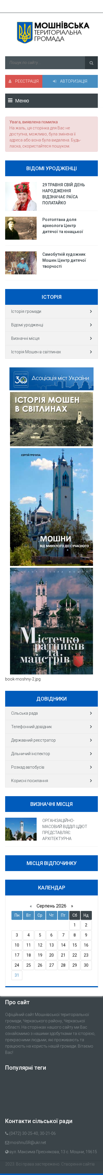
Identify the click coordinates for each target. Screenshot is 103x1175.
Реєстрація (26, 81)
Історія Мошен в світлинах (36, 352)
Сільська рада (24, 713)
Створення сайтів (78, 1164)
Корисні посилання (29, 780)
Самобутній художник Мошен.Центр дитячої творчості (64, 260)
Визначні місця (25, 338)
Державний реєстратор (33, 740)
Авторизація (73, 81)
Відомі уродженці (27, 325)
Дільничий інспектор (30, 753)
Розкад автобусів (27, 767)
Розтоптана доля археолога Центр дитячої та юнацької (62, 225)
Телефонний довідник (31, 726)
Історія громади (26, 311)
